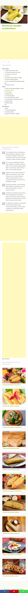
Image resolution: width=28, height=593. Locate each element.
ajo (12, 93)
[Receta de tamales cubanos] (14, 404)
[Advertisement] (14, 45)
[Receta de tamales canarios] (14, 531)
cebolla (10, 92)
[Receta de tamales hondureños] (14, 489)
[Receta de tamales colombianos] (14, 425)
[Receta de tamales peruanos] (14, 468)
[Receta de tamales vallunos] (14, 510)
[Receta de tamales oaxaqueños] (14, 552)
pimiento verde (10, 90)
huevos (7, 76)
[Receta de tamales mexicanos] (14, 383)
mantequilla (14, 74)
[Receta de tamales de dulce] (14, 446)
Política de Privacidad (18, 589)
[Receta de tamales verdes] (14, 574)
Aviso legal (6, 589)
